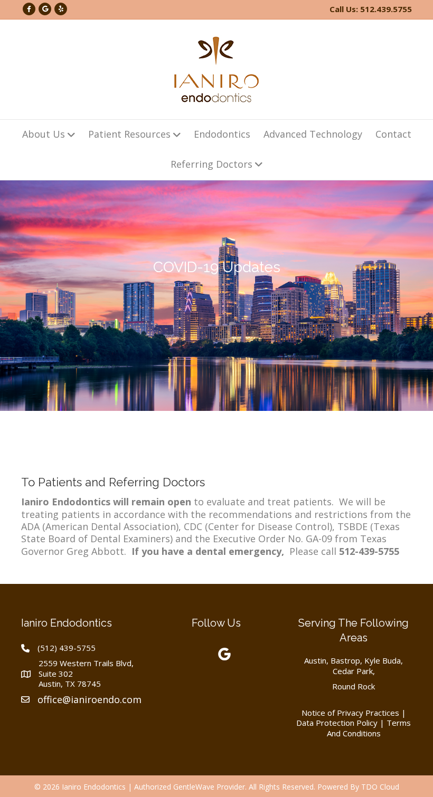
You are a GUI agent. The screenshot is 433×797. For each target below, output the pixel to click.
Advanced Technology (312, 134)
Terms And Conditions (369, 727)
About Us (43, 134)
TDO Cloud (380, 787)
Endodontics (222, 134)
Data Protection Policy (337, 722)
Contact (393, 134)
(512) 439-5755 (66, 647)
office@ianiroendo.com (89, 699)
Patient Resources (129, 134)
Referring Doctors (211, 164)
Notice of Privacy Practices (350, 712)
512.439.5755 (386, 9)
